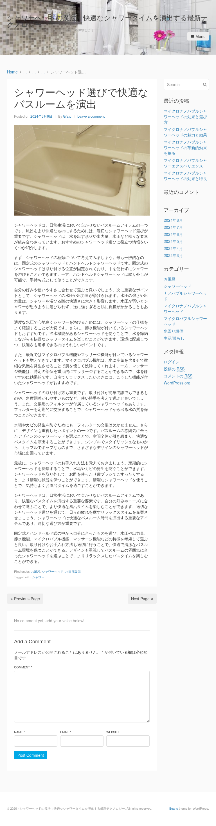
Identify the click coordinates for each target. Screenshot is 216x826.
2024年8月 (173, 220)
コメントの (178, 376)
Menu (200, 36)
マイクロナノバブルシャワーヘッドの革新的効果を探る (185, 147)
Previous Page (27, 598)
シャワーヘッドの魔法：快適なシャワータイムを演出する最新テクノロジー (107, 20)
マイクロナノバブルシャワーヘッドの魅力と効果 (185, 132)
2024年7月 (173, 227)
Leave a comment (91, 116)
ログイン (171, 361)
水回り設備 (73, 571)
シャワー (38, 577)
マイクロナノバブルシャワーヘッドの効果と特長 (185, 175)
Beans (173, 808)
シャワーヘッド (53, 571)
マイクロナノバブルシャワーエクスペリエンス (185, 163)
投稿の (174, 368)
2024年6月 (173, 234)
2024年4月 (173, 248)
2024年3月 (173, 255)
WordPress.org (177, 383)
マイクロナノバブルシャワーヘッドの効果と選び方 (185, 116)
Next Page (140, 598)
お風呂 (35, 571)
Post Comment (30, 755)
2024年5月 (173, 241)
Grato (67, 116)
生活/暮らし (174, 338)
